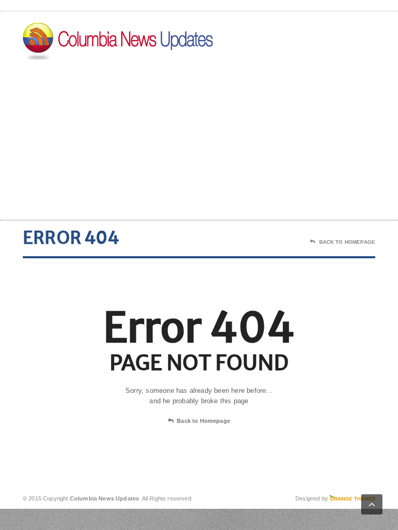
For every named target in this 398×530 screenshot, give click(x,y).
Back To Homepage (347, 242)
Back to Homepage (203, 421)
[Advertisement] (301, 136)
